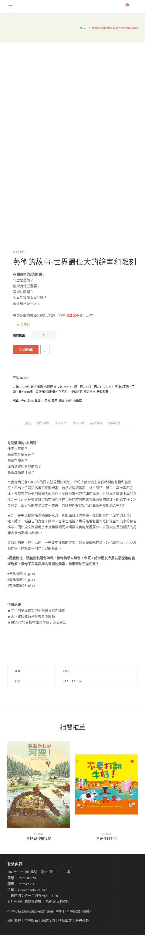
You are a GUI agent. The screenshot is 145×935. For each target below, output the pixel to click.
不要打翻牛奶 (106, 838)
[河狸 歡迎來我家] (38, 784)
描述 (28, 423)
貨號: (16, 377)
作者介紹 (61, 423)
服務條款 (82, 920)
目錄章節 (78, 423)
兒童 (23, 400)
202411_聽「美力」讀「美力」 (83, 386)
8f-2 (68, 911)
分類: (16, 386)
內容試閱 (114, 423)
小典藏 (46, 400)
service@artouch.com (32, 889)
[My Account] (136, 6)
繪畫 (62, 400)
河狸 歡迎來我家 (38, 838)
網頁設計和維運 (80, 911)
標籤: (16, 400)
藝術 (69, 400)
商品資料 (96, 423)
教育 (54, 400)
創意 (30, 400)
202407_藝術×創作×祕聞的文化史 (41, 386)
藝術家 (77, 400)
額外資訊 (43, 423)
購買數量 (19, 335)
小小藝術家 (75, 391)
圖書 (37, 400)
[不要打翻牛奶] (106, 784)
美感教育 (102, 391)
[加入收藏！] (44, 349)
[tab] (28, 423)
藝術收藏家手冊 (71, 315)
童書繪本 (89, 391)
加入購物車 (26, 350)
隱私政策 (65, 920)
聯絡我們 (48, 920)
